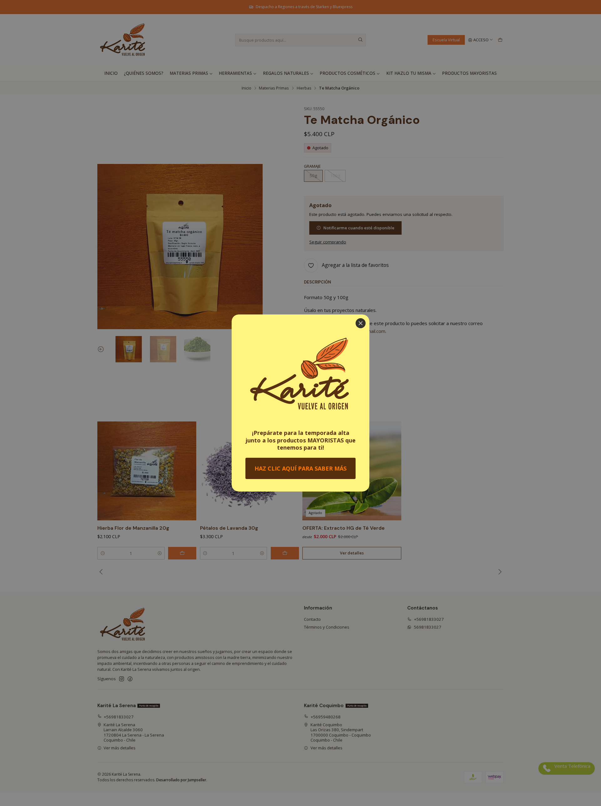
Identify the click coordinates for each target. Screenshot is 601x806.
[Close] (361, 323)
